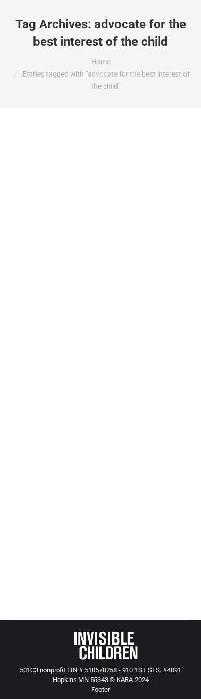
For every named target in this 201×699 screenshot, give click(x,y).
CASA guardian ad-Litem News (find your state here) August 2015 (94, 183)
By (49, 234)
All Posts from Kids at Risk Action (72, 216)
